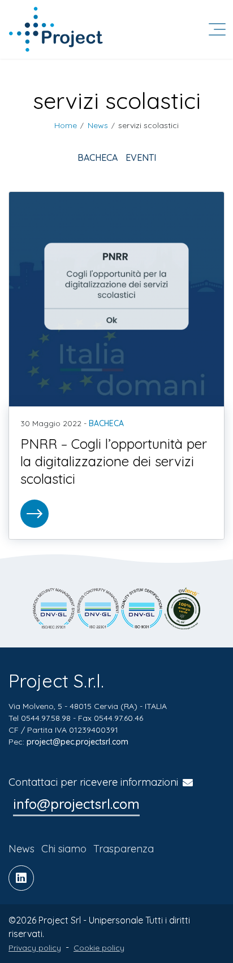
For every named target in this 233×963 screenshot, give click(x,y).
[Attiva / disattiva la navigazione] (217, 29)
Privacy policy (34, 948)
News (21, 848)
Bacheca (97, 157)
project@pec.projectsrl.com (77, 742)
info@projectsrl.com (76, 803)
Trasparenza (123, 848)
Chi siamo (64, 848)
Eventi (141, 157)
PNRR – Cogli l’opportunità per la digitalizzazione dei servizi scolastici (113, 461)
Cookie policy (99, 948)
